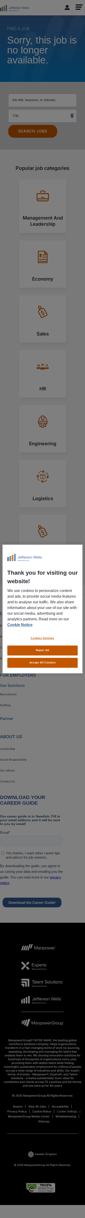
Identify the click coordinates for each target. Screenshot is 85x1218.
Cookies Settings (42, 638)
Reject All (42, 650)
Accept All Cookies (42, 662)
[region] (42, 609)
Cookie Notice (20, 625)
